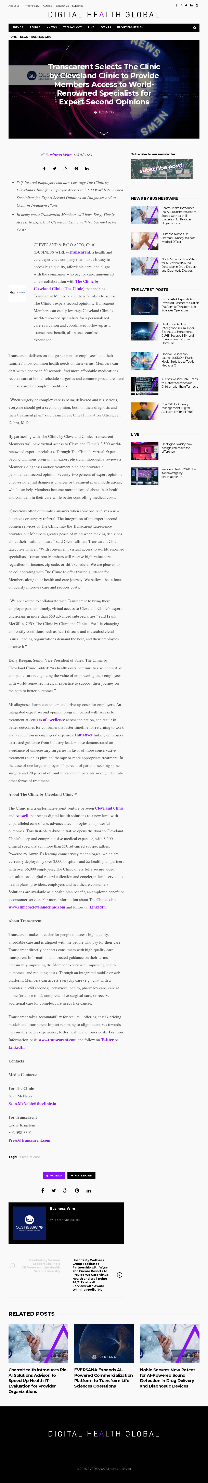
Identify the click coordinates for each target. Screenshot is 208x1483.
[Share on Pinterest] (76, 168)
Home (12, 36)
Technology (72, 27)
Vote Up (56, 1175)
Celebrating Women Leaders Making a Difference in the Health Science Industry (41, 1265)
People (35, 27)
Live (91, 27)
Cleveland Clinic (109, 808)
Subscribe (77, 5)
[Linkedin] (191, 5)
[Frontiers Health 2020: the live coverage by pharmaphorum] (144, 476)
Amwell (21, 815)
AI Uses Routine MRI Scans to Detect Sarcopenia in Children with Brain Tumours (179, 382)
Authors (47, 5)
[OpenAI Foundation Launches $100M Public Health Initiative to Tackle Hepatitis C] (144, 361)
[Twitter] (186, 5)
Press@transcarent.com (29, 1140)
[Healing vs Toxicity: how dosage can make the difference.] (144, 451)
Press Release (30, 1157)
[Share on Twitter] (54, 168)
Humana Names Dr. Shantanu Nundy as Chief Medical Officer (178, 237)
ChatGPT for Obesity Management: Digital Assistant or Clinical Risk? (177, 408)
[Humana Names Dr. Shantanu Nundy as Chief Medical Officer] (144, 241)
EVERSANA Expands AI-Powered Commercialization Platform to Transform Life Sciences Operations (180, 304)
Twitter (107, 1040)
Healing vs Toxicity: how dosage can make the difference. (176, 447)
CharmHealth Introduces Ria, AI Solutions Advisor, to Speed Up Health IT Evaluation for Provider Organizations (178, 215)
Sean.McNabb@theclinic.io (32, 1104)
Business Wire (59, 155)
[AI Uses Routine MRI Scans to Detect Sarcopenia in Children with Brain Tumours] (144, 386)
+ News (52, 27)
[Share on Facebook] (44, 168)
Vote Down (83, 1175)
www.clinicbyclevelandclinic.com (37, 907)
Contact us (62, 5)
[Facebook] (176, 5)
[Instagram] (197, 5)
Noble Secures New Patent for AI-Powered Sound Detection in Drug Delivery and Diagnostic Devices (179, 264)
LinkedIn (98, 907)
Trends (17, 27)
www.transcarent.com (58, 1040)
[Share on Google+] (65, 168)
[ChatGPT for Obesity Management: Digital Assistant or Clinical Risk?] (144, 411)
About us (14, 5)
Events (106, 27)
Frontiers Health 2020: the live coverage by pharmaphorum (178, 473)
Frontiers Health (130, 27)
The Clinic (74, 289)
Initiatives (84, 735)
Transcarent (79, 252)
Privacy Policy (31, 5)
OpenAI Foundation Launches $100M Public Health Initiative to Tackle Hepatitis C (177, 359)
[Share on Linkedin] (87, 168)
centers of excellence (47, 720)
